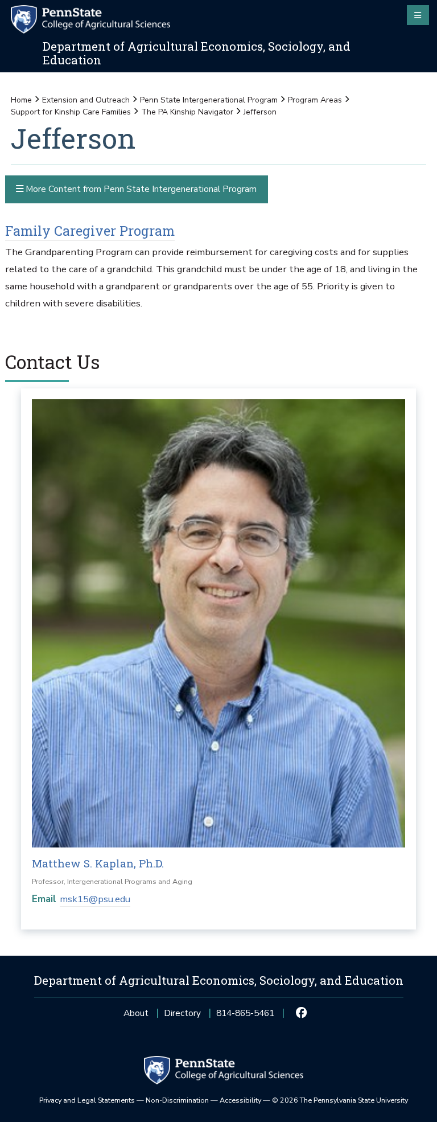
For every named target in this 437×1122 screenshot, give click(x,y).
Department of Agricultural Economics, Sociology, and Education (197, 53)
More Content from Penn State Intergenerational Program (140, 189)
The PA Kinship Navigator (187, 112)
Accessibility (240, 1100)
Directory (182, 1013)
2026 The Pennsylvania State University (340, 1100)
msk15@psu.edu (95, 899)
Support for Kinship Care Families (71, 112)
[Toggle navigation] (418, 14)
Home (21, 100)
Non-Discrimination (177, 1100)
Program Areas (315, 100)
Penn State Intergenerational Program (209, 100)
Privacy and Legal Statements (87, 1100)
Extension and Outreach (86, 100)
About (136, 1013)
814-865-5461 (245, 1016)
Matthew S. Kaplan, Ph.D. (98, 863)
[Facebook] (302, 1013)
